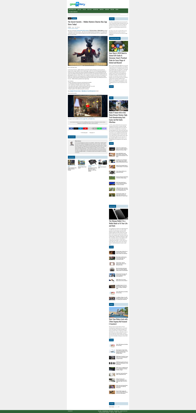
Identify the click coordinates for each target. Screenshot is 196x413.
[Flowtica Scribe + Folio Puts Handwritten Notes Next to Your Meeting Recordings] (112, 264)
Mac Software (77, 27)
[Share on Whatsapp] (99, 128)
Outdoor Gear (95, 9)
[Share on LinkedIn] (80, 128)
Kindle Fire (92, 118)
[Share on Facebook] (71, 128)
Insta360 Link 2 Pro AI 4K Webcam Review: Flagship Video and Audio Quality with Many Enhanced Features (122, 161)
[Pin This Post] (85, 128)
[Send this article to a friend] (90, 128)
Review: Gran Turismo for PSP (102, 167)
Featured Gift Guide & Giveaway (115, 38)
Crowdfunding (70, 165)
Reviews (83, 165)
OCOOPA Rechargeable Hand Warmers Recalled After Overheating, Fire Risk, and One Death (122, 363)
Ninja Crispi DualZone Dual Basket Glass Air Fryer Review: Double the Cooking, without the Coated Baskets (122, 269)
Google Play (85, 118)
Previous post (84, 132)
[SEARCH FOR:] (122, 14)
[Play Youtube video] (88, 106)
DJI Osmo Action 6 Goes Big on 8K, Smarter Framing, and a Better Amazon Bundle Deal (121, 275)
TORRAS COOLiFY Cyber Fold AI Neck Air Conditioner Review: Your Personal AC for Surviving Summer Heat (122, 189)
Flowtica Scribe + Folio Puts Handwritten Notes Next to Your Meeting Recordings (121, 263)
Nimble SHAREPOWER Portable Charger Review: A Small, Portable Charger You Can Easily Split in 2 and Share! (122, 155)
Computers (102, 9)
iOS (81, 118)
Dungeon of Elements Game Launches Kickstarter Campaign (72, 169)
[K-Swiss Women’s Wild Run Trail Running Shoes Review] (112, 173)
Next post (91, 132)
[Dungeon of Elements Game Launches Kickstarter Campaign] (71, 164)
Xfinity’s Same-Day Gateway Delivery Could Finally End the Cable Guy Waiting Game (122, 386)
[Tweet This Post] (76, 128)
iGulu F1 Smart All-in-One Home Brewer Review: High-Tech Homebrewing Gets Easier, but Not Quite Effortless (118, 117)
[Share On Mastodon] (104, 128)
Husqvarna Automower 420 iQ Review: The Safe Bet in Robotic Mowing (122, 177)
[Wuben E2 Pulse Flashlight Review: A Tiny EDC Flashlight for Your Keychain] (112, 167)
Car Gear (84, 9)
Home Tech (79, 9)
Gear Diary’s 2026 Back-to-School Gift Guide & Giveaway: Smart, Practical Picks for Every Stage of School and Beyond (118, 58)
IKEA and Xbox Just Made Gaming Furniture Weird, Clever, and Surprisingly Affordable (121, 258)
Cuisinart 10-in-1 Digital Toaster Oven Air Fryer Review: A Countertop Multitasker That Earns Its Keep (121, 149)
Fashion (117, 9)
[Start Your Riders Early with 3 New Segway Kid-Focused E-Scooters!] (118, 317)
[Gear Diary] (77, 4)
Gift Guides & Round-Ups (73, 11)
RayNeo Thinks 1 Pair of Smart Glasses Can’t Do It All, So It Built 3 (121, 280)
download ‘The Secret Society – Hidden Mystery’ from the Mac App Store (82, 91)
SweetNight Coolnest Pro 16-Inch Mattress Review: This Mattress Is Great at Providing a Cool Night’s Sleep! (121, 287)
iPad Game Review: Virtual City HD (82, 167)
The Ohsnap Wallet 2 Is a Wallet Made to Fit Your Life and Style (118, 223)
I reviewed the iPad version (82, 30)
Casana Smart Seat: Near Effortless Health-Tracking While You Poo (121, 374)
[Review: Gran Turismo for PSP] (102, 164)
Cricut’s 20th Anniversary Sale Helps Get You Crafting (122, 292)
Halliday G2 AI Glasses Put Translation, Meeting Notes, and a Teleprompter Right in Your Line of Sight (121, 380)
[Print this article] (94, 128)
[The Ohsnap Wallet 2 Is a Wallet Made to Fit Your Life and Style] (118, 218)
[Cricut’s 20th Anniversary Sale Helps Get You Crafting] (112, 293)
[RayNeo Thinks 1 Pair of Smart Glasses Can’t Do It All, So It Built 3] (112, 281)
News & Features (112, 206)
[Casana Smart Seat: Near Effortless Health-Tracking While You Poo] (112, 375)
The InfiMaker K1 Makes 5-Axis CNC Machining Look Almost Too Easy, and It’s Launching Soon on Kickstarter (122, 298)
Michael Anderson (75, 28)
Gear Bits (111, 304)
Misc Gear (112, 9)
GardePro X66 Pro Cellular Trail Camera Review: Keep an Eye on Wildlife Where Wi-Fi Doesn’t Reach (121, 194)
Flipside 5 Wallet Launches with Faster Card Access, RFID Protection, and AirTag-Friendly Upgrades (122, 392)
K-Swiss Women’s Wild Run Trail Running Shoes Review (121, 172)
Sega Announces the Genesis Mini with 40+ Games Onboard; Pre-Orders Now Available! (92, 169)
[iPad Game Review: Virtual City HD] (81, 164)
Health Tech (89, 9)
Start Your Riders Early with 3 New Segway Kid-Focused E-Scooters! (118, 321)
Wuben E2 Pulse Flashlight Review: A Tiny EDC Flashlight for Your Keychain (122, 166)
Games (73, 27)
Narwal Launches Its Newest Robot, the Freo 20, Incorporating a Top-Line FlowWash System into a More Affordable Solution (122, 351)
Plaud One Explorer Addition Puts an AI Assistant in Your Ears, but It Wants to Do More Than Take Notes (121, 252)
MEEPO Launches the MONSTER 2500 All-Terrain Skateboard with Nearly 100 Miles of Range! (122, 368)
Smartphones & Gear (72, 9)
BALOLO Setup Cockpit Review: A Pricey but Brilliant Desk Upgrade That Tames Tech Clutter (121, 183)
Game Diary (107, 9)
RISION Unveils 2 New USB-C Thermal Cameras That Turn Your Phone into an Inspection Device (122, 357)
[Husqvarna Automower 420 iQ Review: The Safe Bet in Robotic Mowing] (112, 179)
